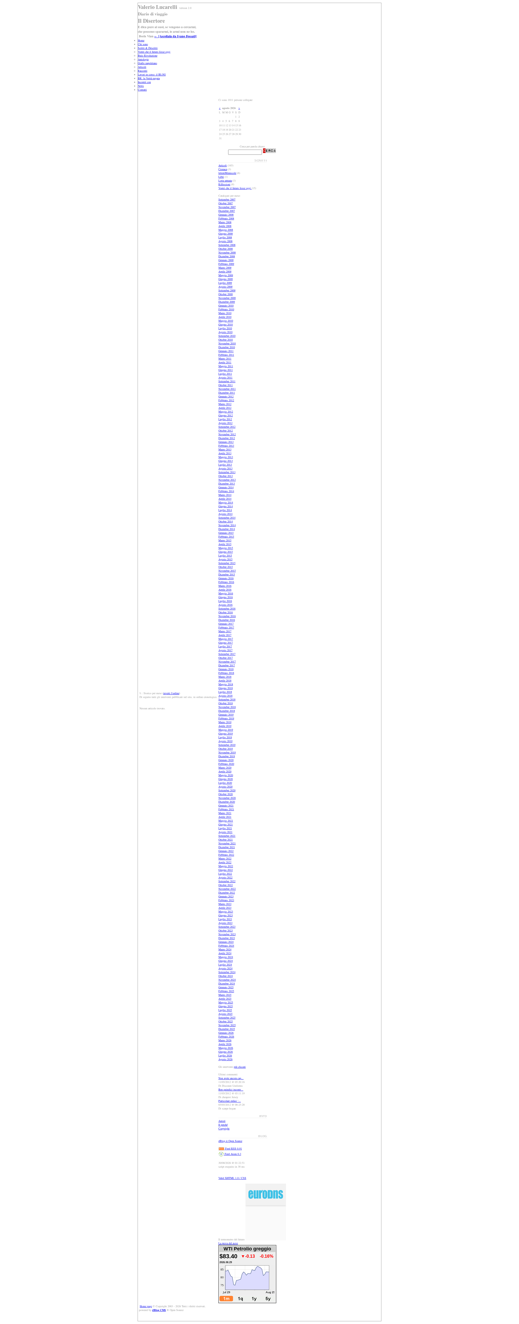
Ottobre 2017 (225, 658)
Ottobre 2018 (225, 703)
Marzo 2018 (224, 677)
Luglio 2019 (225, 737)
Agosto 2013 (225, 468)
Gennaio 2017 (226, 623)
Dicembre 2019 (226, 756)
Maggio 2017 (225, 639)
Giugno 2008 (225, 233)
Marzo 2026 (224, 1040)
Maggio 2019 (225, 730)
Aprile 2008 (224, 226)
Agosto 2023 (225, 923)
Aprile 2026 (224, 1044)
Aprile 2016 (224, 589)
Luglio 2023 (225, 919)
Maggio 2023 (225, 911)
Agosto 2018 (225, 695)
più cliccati (240, 1067)
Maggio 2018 (225, 684)
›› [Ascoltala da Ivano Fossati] (175, 36)
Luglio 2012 (225, 419)
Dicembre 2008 (226, 256)
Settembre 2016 (226, 608)
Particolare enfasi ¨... (229, 1101)
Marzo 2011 (224, 358)
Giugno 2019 (225, 733)
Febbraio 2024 (226, 945)
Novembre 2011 (227, 389)
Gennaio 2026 (226, 1033)
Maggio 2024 (225, 957)
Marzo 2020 (224, 767)
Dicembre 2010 (226, 347)
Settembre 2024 (226, 972)
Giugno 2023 (225, 915)
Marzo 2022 (224, 858)
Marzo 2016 (224, 586)
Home (141, 40)
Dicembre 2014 (226, 529)
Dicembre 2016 (226, 620)
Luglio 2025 (225, 1010)
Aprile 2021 (224, 817)
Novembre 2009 (227, 298)
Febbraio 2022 (226, 855)
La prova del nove (228, 1243)
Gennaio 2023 (226, 896)
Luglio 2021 (225, 828)
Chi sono (143, 44)
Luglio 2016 (225, 601)
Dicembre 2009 (226, 302)
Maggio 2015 (225, 548)
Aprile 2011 (224, 362)
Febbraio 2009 (226, 264)
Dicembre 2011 (226, 392)
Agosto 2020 (225, 786)
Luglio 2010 (225, 328)
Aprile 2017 (224, 635)
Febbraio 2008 (226, 218)
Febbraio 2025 (226, 991)
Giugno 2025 (225, 1006)
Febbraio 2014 (226, 491)
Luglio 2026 (225, 1055)
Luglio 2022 (225, 873)
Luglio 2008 (225, 237)
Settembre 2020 (226, 790)
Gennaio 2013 (226, 442)
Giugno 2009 (225, 279)
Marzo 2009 (224, 267)
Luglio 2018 (225, 692)
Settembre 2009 (226, 290)
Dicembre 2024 (226, 983)
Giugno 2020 (225, 779)
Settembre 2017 (226, 654)
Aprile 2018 (224, 680)
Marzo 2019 (224, 722)
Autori (221, 1121)
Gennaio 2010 (226, 305)
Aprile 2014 (224, 498)
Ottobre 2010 (225, 339)
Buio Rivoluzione (147, 55)
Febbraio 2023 (226, 900)
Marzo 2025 (224, 995)
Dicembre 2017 (226, 665)
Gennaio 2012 (226, 396)
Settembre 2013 (226, 472)
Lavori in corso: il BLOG (152, 74)
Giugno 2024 (225, 961)
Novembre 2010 (227, 343)
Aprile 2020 (224, 771)
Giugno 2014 (225, 506)
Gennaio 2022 (226, 851)
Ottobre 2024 (225, 976)
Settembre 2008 (226, 245)
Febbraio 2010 (226, 309)
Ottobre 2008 (225, 249)
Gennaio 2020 (226, 760)
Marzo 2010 (224, 313)
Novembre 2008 (227, 252)
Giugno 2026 (225, 1051)
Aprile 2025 (224, 998)
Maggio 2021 (225, 820)
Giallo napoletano (147, 63)
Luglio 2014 (225, 510)
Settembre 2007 (226, 199)
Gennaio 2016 (226, 578)
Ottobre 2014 (225, 521)
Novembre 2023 (227, 934)
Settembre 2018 (226, 699)
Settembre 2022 (226, 881)
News (141, 86)
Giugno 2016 (225, 597)
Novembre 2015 (227, 570)
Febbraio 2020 (226, 764)
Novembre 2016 (227, 616)
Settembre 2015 (226, 563)
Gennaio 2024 (226, 942)
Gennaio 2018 (226, 669)
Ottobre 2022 (225, 885)
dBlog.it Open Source (230, 1141)
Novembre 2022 (227, 889)
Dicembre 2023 (226, 938)
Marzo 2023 (224, 904)
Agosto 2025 (225, 1014)
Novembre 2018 (227, 707)
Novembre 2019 (227, 752)
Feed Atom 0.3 (232, 1154)
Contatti (142, 89)
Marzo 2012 (224, 404)
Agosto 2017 (225, 650)
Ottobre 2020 (225, 794)
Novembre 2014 (227, 525)
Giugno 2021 (225, 824)
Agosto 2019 (225, 741)
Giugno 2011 (225, 370)
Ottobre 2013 (225, 476)
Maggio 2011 (225, 366)
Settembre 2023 (226, 926)
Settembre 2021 (226, 836)
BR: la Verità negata (149, 78)
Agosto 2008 (225, 241)
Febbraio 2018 (226, 673)
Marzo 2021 (224, 813)
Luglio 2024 (225, 964)
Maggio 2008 (225, 230)
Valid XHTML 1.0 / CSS (232, 1178)
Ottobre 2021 (225, 839)
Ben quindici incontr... (230, 1089)
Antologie (143, 59)
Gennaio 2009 (226, 260)
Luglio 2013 (225, 464)
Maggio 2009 (225, 275)
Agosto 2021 (225, 832)
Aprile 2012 (224, 408)
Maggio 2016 (225, 593)
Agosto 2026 (225, 1059)
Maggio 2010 (225, 320)
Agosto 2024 (225, 968)
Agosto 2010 (225, 332)
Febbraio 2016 (226, 582)
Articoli (142, 67)
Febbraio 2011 (226, 355)
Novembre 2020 (227, 798)
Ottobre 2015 (225, 567)
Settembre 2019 (226, 745)
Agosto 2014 (225, 514)
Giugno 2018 (225, 688)
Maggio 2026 (225, 1048)
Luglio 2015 (225, 555)
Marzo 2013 (224, 449)
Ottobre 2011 (225, 385)
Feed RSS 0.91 (233, 1148)
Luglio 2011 (225, 374)
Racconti (142, 71)
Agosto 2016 (225, 605)
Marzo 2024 (224, 949)
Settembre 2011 (226, 381)
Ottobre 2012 (225, 430)
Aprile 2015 (224, 544)
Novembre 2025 (227, 1025)
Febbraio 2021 (226, 809)
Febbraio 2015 (226, 536)
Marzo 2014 (224, 495)
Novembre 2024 (227, 980)
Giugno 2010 (225, 324)
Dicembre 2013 (226, 483)
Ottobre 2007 (225, 203)
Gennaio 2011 (226, 351)
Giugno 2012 (225, 415)
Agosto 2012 (225, 423)
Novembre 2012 (227, 434)
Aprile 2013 (224, 453)
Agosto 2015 (225, 559)
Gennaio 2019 (226, 714)
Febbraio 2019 (226, 718)
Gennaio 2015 (226, 533)
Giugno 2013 (225, 461)
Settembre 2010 (226, 336)
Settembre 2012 (226, 427)
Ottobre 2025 (225, 1021)
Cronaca (222, 169)
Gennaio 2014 (226, 487)
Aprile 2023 (224, 908)
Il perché (223, 1125)
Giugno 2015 (225, 552)
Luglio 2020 (225, 783)
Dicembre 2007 (226, 211)
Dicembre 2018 (226, 711)
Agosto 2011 (225, 377)
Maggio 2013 (225, 457)
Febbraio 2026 (226, 1036)
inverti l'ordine (171, 693)
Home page (146, 1306)
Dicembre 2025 (226, 1029)
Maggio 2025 (225, 1002)
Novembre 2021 (227, 843)
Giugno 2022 (225, 870)
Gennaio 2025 (226, 987)
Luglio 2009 (225, 283)
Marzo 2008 (224, 222)
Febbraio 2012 (226, 400)
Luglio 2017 (225, 646)
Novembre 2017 (227, 661)
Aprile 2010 (224, 317)
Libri (221, 177)
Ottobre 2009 (225, 294)
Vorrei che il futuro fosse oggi (154, 52)
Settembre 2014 (226, 517)
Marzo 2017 (224, 631)
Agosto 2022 (225, 877)
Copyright (223, 1128)
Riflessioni (224, 184)
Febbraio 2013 (226, 445)
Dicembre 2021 (226, 847)
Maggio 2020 (225, 775)
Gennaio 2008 (226, 214)
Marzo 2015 (224, 540)
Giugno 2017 (225, 642)
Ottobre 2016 (225, 612)
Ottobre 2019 (225, 748)
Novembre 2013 (227, 480)
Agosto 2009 (225, 286)
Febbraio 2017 (226, 627)
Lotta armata (225, 180)
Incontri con (144, 82)
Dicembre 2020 (226, 801)
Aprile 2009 (224, 271)
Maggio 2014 (225, 502)
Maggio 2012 (225, 411)
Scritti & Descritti (148, 48)
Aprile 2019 (224, 726)
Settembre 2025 (226, 1017)
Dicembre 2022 (226, 892)
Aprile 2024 (224, 953)
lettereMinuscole (227, 173)
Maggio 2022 (225, 866)
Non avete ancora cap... (231, 1078)
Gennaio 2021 (226, 805)
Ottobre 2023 (225, 930)
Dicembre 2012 (226, 438)
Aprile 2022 (224, 862)
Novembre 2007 (227, 207)
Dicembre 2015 (226, 574)
